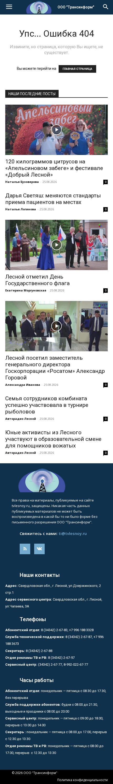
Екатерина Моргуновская (25, 290)
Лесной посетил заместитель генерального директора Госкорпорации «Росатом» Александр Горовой (55, 368)
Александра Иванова (22, 385)
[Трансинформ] (56, 480)
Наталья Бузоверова (22, 182)
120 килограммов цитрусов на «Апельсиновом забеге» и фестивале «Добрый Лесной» (54, 168)
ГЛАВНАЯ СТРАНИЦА (77, 69)
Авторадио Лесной (20, 419)
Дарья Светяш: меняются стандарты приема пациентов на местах (53, 198)
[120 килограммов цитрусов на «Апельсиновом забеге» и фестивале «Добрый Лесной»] (56, 130)
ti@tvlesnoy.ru (73, 533)
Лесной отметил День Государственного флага (37, 280)
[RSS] (25, 549)
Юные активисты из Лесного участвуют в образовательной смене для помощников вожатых (53, 439)
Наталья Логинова (20, 209)
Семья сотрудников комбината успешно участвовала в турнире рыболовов (46, 405)
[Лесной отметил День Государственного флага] (56, 245)
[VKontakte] (39, 549)
